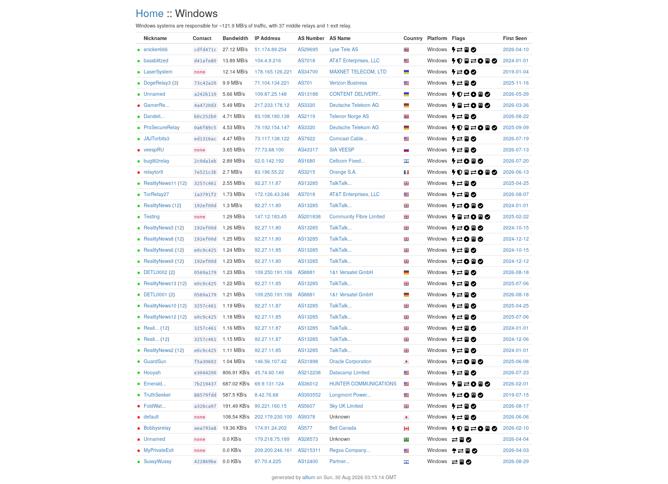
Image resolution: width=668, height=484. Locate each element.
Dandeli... (154, 115)
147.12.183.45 (271, 216)
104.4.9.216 (268, 60)
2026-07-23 (516, 372)
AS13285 (308, 182)
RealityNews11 (160, 182)
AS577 (305, 427)
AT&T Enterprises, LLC (354, 60)
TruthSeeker (157, 394)
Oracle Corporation (350, 361)
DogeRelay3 (157, 82)
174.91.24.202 (271, 427)
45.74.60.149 (269, 372)
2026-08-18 (516, 271)
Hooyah (152, 372)
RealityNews (157, 205)
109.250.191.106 (273, 271)
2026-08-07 (516, 193)
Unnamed (154, 93)
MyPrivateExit (159, 449)
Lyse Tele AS (343, 49)
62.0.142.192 (269, 160)
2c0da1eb (205, 161)
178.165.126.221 (273, 71)
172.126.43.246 (272, 193)
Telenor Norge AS (349, 115)
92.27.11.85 (268, 249)
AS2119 (306, 115)
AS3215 (306, 171)
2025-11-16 (516, 82)
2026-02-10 (516, 427)
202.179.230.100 (273, 416)
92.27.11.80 (268, 205)
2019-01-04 (516, 71)
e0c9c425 (205, 250)
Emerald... (155, 383)
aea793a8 (205, 428)
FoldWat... (155, 405)
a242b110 (205, 94)
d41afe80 (205, 60)
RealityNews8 (159, 238)
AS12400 (308, 461)
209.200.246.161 (273, 449)
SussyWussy (158, 461)
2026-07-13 (516, 149)
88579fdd (205, 395)
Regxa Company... (349, 449)
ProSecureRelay (162, 127)
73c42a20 (205, 83)
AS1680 (306, 160)
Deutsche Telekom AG (354, 104)
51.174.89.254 (271, 49)
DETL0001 (155, 294)
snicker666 (156, 49)
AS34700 (308, 71)
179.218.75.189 (272, 438)
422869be (205, 461)
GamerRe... (156, 104)
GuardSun (155, 361)
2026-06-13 (516, 171)
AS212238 (309, 372)
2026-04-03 (516, 449)
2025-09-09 (516, 127)
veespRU (154, 149)
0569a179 (205, 272)
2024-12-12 (516, 238)
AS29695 (308, 49)
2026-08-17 (516, 405)
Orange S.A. (343, 171)
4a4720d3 (205, 105)
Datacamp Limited (349, 372)
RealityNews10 (160, 305)
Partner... (339, 461)
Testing (152, 216)
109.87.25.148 (271, 93)
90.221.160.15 (271, 405)
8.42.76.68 (266, 394)
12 (182, 182)
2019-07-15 (516, 394)
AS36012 (308, 383)
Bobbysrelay (157, 427)
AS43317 (308, 149)
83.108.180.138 (272, 115)
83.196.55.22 (269, 171)
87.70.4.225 (268, 461)
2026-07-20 (516, 160)
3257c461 (205, 183)
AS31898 (308, 361)
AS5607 (306, 405)
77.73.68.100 (269, 149)
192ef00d (205, 205)
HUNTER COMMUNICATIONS (362, 383)
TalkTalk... (340, 182)
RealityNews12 (160, 316)
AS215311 (309, 449)
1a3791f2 (205, 194)
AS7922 (306, 138)
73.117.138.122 (272, 138)
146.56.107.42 (271, 361)
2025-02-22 (516, 216)
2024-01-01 (516, 60)
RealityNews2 (159, 349)
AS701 (305, 82)
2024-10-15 (516, 227)
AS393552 (309, 394)
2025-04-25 (516, 182)
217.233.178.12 (272, 104)
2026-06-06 (516, 416)
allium (308, 477)
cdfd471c (205, 49)
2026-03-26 (516, 104)
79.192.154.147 (272, 127)
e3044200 (205, 372)
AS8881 (306, 271)
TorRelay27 (156, 193)
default (151, 416)
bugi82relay (156, 160)
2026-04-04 (516, 438)
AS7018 (306, 60)
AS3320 (306, 104)
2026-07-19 (516, 138)
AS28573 (308, 438)
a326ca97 (205, 406)
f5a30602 (205, 361)
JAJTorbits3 (156, 138)
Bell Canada (342, 427)
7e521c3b (205, 172)
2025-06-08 (516, 361)
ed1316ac (205, 138)
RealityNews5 (159, 227)
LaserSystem (158, 71)
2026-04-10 (516, 49)
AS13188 (308, 93)
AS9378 (306, 416)
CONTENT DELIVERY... (355, 93)
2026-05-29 (516, 93)
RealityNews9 (159, 260)
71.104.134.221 (272, 82)
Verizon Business (348, 82)
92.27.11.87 (268, 182)
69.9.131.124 (269, 383)
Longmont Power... (350, 394)
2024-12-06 (516, 338)
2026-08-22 (516, 115)
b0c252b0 (205, 116)
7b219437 (205, 384)
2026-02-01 (516, 383)
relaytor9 (153, 171)
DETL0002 (155, 271)
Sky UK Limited (346, 405)
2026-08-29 (516, 461)
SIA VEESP (341, 149)
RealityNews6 (159, 249)
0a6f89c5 (205, 127)
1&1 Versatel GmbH (351, 271)
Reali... (151, 327)
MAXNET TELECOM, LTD (358, 71)
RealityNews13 (160, 283)
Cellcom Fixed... (347, 160)
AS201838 (309, 216)
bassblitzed (156, 60)
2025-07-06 (516, 283)
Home (150, 12)
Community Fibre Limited (357, 216)
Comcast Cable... (348, 138)
